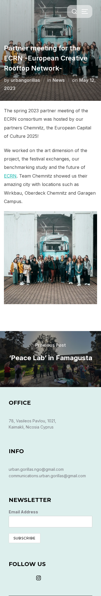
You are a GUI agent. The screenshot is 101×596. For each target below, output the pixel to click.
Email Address (23, 511)
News (58, 80)
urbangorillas (25, 80)
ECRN (10, 176)
